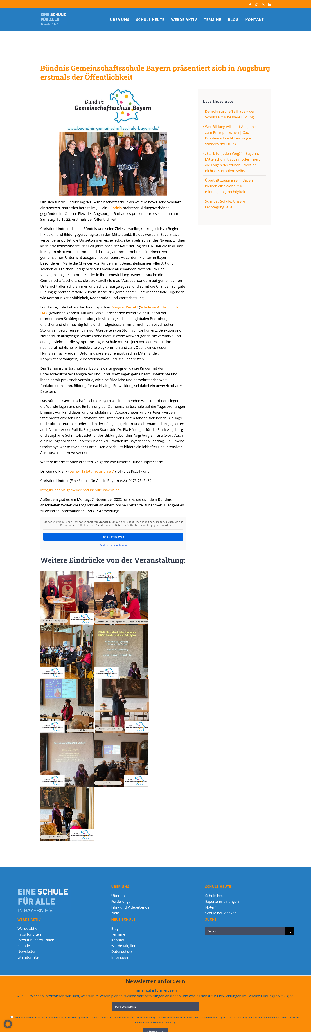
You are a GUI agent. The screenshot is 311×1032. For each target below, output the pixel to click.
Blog (115, 928)
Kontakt (117, 940)
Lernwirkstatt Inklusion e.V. (92, 471)
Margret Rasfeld (125, 307)
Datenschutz (121, 951)
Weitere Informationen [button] (113, 545)
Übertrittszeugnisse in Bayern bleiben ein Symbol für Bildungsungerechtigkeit (229, 186)
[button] (8, 1024)
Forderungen (122, 901)
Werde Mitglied (123, 945)
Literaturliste (28, 957)
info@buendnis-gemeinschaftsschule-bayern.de (80, 490)
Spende (23, 945)
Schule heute (216, 895)
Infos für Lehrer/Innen (35, 940)
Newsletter (26, 951)
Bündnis (115, 207)
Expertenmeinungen (222, 901)
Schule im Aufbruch (156, 307)
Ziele (115, 913)
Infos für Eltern (29, 934)
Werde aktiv (27, 928)
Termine (118, 934)
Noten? (211, 907)
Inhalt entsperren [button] (113, 536)
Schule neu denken (221, 913)
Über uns (119, 895)
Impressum (120, 957)
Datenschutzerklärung (164, 1022)
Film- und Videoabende (130, 907)
